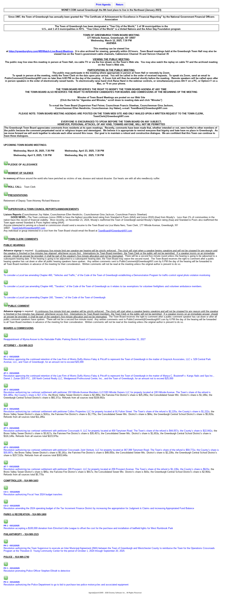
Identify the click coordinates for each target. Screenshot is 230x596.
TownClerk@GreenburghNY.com (28, 228)
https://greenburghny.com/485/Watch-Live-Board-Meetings (41, 51)
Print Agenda (103, 4)
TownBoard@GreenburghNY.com (115, 230)
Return (119, 4)
